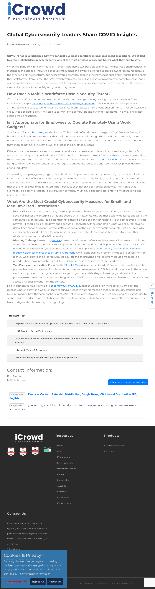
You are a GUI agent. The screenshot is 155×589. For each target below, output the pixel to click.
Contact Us (62, 492)
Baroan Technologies (35, 132)
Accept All (55, 581)
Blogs (59, 451)
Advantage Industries (114, 159)
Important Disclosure (122, 583)
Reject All (38, 581)
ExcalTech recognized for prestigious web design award (46, 357)
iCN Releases (63, 497)
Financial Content (39, 394)
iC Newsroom (63, 457)
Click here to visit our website (128, 382)
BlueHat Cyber (73, 265)
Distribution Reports (66, 468)
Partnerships (63, 480)
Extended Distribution (66, 394)
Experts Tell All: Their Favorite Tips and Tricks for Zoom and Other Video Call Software (62, 323)
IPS (134, 394)
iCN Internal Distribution (115, 394)
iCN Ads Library (64, 503)
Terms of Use (102, 583)
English (14, 398)
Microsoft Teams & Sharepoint (32, 350)
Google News (90, 394)
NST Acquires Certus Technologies (34, 331)
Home (60, 445)
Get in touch (14, 549)
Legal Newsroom (65, 463)
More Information (16, 581)
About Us (61, 486)
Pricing (60, 474)
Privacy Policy (85, 583)
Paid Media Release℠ (115, 445)
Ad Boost (110, 451)
